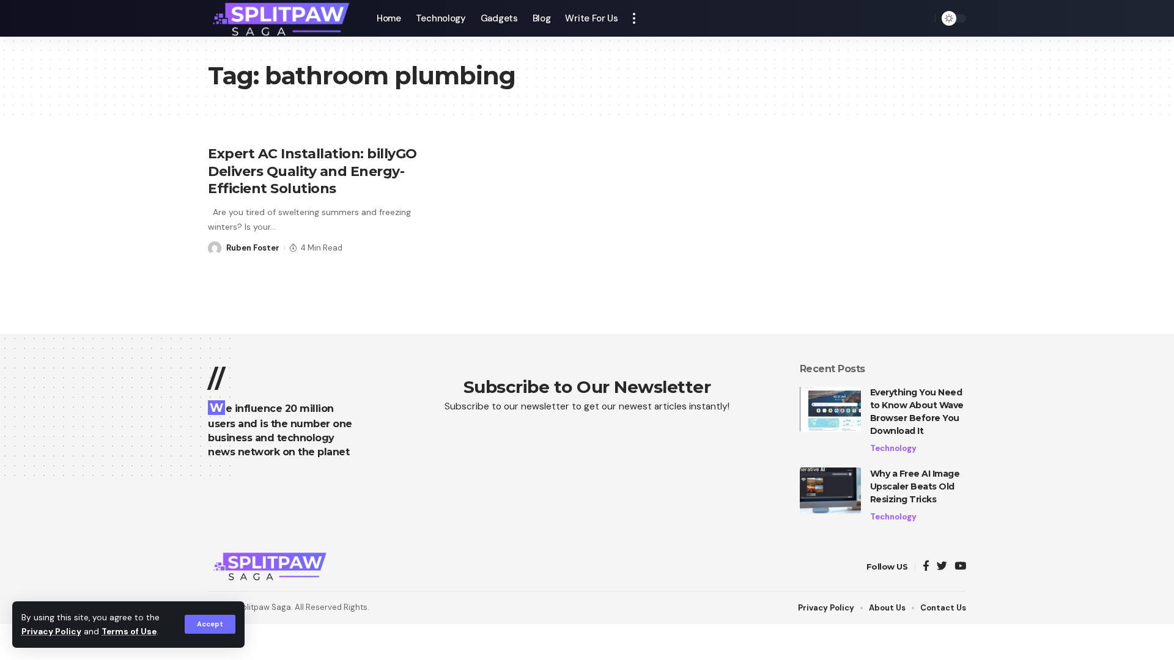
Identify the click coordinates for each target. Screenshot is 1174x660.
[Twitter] (942, 566)
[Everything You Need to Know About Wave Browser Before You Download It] (830, 409)
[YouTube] (960, 566)
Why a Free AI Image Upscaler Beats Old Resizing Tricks (915, 486)
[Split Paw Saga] (282, 18)
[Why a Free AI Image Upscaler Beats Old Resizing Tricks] (830, 490)
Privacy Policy (51, 631)
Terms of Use (129, 631)
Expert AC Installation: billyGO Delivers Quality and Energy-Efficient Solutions (312, 171)
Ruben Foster (252, 248)
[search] (923, 18)
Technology (893, 448)
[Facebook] (926, 566)
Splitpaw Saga (264, 607)
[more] (634, 18)
